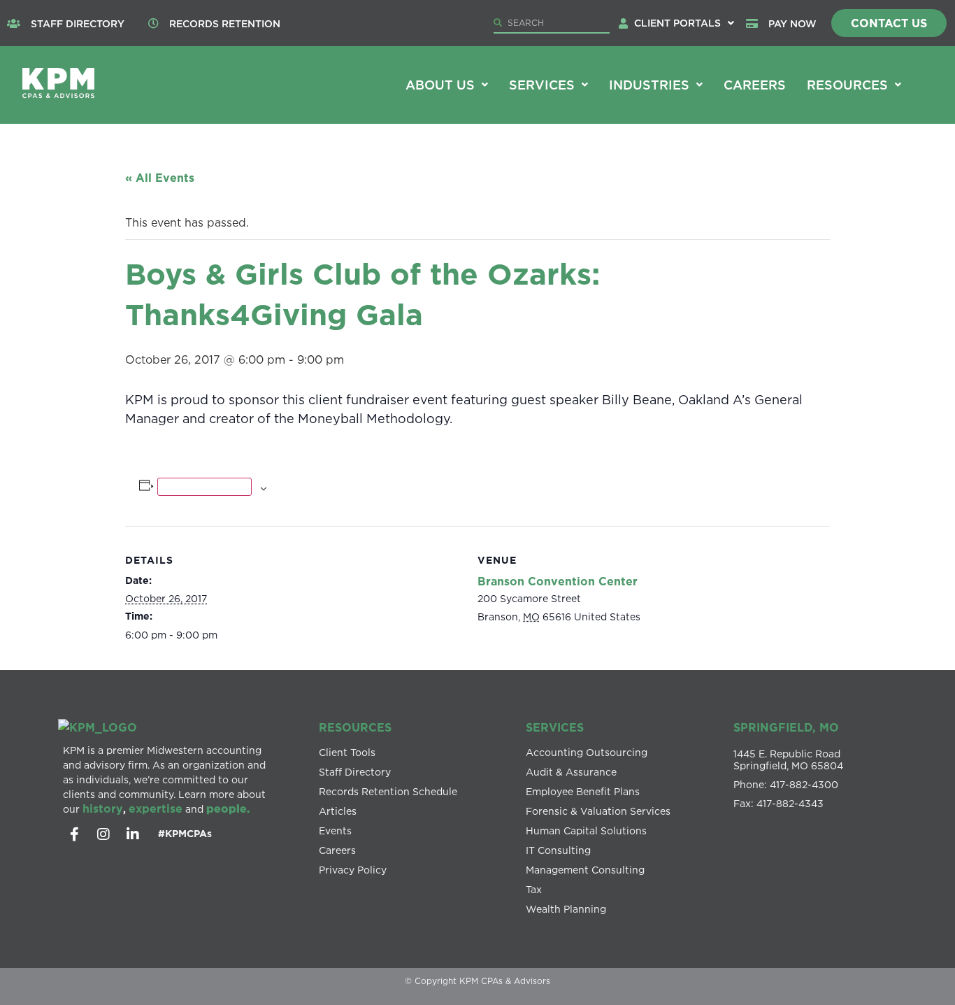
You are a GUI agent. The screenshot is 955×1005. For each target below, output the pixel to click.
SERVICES (555, 727)
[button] (684, 23)
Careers (755, 85)
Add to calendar (204, 486)
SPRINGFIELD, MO (786, 727)
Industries (649, 85)
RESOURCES (355, 727)
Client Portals (677, 22)
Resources (847, 85)
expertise (155, 808)
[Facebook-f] (74, 834)
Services (542, 85)
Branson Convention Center (558, 581)
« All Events (159, 177)
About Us (440, 85)
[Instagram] (103, 834)
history (102, 808)
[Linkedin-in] (133, 834)
